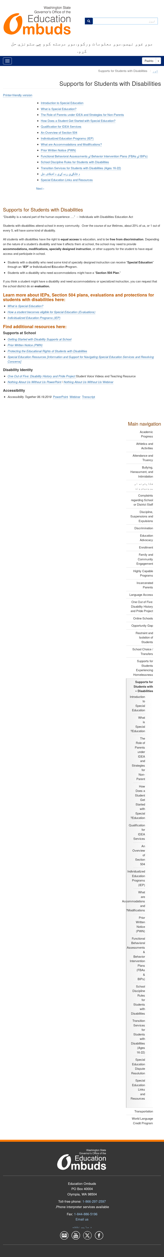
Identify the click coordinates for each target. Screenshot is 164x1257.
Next (40, 188)
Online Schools (143, 618)
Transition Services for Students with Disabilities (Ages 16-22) (81, 168)
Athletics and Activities (144, 445)
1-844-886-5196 (85, 1213)
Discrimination (143, 528)
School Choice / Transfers (142, 651)
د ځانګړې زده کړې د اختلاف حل (60, 174)
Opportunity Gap (142, 625)
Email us (82, 1219)
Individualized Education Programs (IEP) (136, 878)
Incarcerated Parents (145, 585)
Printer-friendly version (17, 95)
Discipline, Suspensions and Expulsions (141, 516)
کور (155, 71)
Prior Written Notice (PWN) (140, 924)
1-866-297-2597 (94, 1201)
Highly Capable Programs (143, 573)
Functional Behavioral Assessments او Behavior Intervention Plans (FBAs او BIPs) (94, 156)
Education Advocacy (146, 537)
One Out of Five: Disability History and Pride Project (142, 606)
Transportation (143, 1111)
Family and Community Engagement (144, 559)
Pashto (149, 61)
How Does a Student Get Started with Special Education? (137, 802)
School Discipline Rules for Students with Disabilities (75, 162)
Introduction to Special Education (137, 703)
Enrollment (146, 547)
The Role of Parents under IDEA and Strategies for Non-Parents (82, 114)
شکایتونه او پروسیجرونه (143, 485)
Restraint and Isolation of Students (144, 637)
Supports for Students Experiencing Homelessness (143, 668)
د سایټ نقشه (82, 1226)
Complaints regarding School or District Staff (142, 499)
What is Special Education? (137, 724)
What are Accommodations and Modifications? (133, 901)
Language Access (141, 594)
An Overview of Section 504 (59, 132)
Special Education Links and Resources (67, 180)
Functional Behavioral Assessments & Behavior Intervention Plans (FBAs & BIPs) (136, 958)
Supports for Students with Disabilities (143, 686)
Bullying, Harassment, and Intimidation (141, 471)
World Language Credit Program (142, 1120)
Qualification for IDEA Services (61, 126)
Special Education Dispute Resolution (138, 1066)
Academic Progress (146, 434)
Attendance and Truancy (143, 457)
